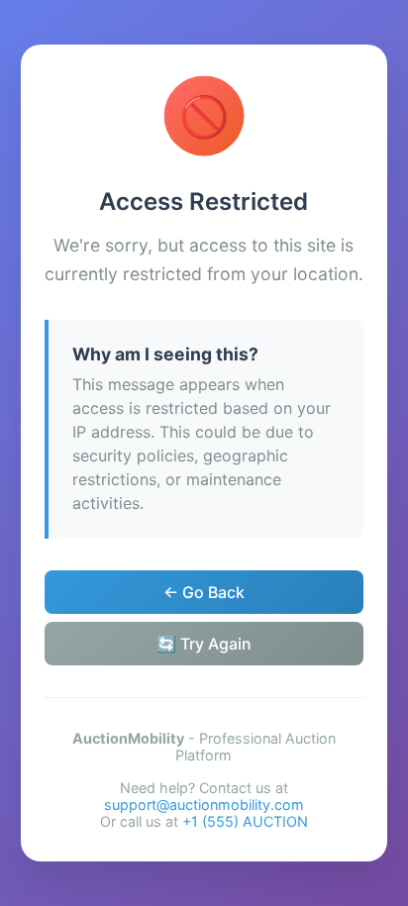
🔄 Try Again (204, 644)
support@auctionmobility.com (204, 804)
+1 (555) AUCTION (245, 821)
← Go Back (204, 592)
